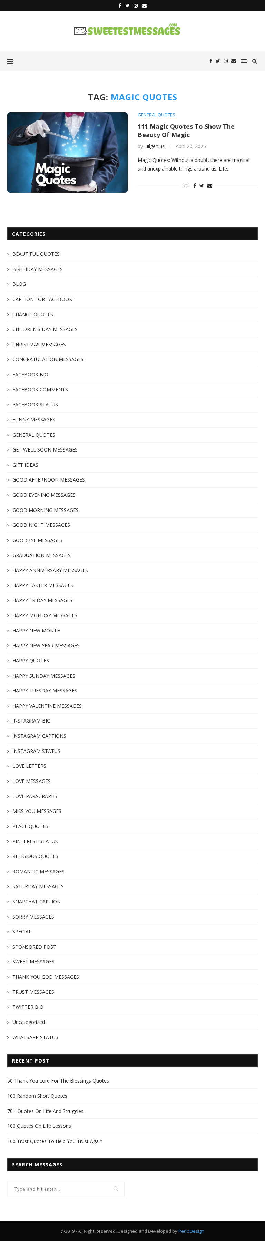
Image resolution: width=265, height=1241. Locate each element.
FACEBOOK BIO (30, 374)
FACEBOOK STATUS (35, 404)
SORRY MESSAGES (33, 916)
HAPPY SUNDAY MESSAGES (43, 675)
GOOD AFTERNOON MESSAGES (48, 479)
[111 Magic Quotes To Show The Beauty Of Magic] (67, 152)
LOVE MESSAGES (31, 781)
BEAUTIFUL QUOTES (36, 254)
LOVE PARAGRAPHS (34, 796)
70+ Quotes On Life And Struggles (45, 1111)
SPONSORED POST (34, 946)
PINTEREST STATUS (35, 841)
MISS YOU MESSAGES (36, 811)
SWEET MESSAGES (33, 961)
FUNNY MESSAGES (33, 419)
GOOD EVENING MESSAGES (44, 495)
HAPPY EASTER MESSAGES (42, 585)
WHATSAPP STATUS (35, 1037)
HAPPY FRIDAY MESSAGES (42, 600)
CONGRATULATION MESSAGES (48, 359)
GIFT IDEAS (25, 465)
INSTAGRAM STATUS (36, 751)
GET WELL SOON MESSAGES (45, 449)
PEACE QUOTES (30, 826)
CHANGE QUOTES (32, 314)
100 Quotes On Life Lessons (39, 1126)
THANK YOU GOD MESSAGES (45, 976)
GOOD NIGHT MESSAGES (41, 525)
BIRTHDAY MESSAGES (37, 269)
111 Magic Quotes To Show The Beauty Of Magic (186, 130)
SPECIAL (21, 931)
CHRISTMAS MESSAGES (39, 344)
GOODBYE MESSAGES (37, 540)
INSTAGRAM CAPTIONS (39, 736)
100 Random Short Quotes (37, 1096)
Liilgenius (154, 146)
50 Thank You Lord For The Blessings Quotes (58, 1080)
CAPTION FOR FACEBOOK (42, 299)
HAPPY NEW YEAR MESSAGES (46, 645)
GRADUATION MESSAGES (41, 555)
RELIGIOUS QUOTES (35, 856)
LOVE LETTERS (29, 766)
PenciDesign (191, 1231)
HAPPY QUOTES (30, 660)
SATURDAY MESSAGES (38, 886)
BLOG (19, 284)
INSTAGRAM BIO (31, 720)
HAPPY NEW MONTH (36, 630)
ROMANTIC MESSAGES (38, 871)
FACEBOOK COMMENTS (40, 389)
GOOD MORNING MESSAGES (45, 510)
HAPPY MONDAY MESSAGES (44, 615)
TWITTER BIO (27, 1007)
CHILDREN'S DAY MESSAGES (45, 329)
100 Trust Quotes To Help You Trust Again (54, 1141)
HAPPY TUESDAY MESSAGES (44, 690)
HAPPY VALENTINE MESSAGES (47, 705)
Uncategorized (28, 1022)
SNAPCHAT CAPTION (36, 901)
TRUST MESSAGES (33, 992)
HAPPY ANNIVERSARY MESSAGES (50, 570)
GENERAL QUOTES (156, 115)
